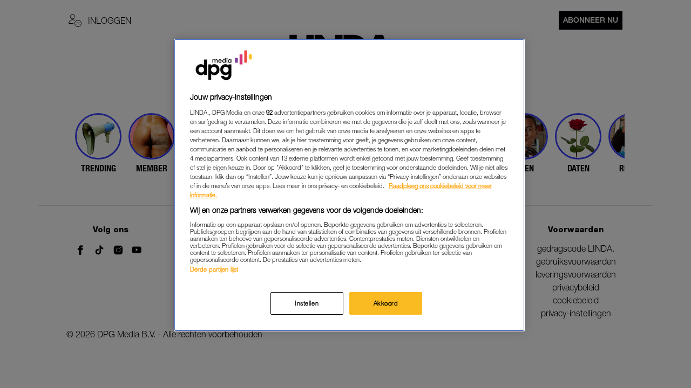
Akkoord (386, 303)
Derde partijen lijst (214, 269)
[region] (349, 185)
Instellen (307, 303)
